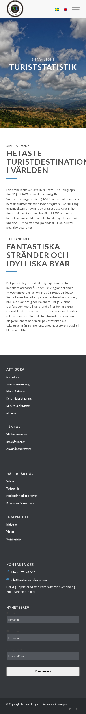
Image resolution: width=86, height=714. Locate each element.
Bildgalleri (12, 524)
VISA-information (16, 433)
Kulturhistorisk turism (19, 397)
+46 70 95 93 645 (23, 571)
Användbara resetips (18, 448)
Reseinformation (16, 441)
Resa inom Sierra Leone (20, 502)
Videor (10, 531)
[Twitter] (69, 708)
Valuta (10, 480)
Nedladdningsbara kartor (21, 495)
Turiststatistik (13, 538)
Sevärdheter (13, 376)
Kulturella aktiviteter (18, 405)
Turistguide (12, 488)
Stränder (11, 412)
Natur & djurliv (15, 390)
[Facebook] (76, 708)
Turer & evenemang (18, 383)
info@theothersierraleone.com (29, 579)
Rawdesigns (61, 703)
